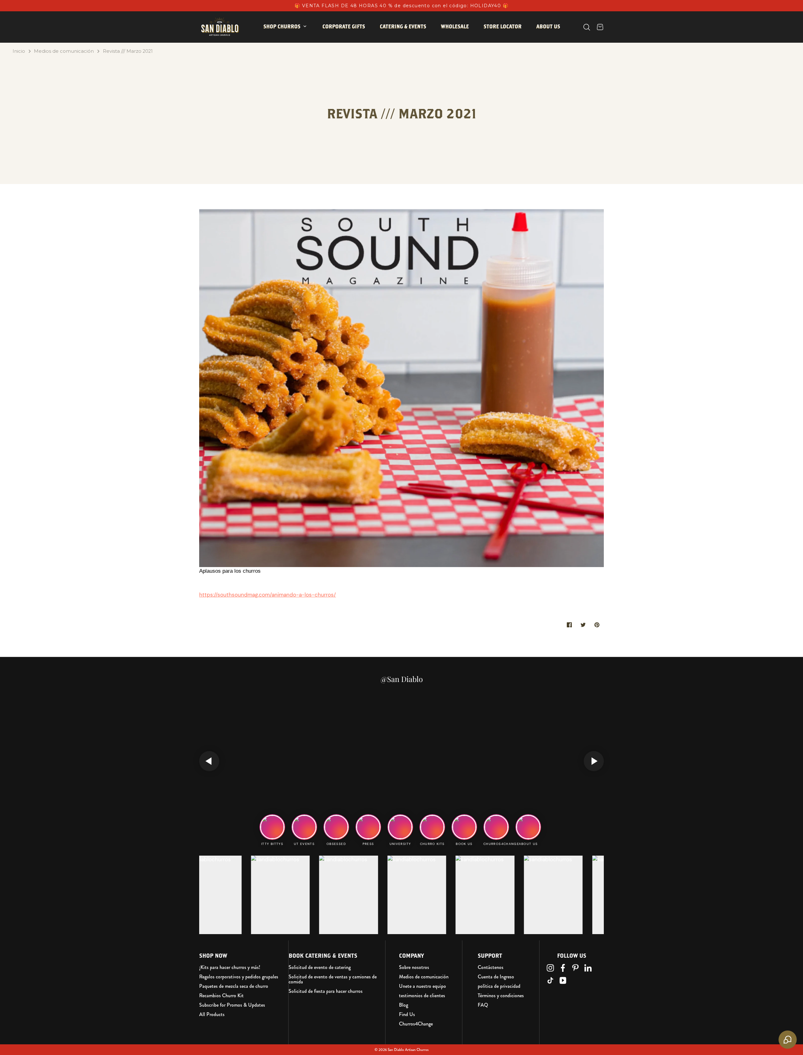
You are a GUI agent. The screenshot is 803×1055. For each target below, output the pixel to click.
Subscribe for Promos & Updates (232, 1005)
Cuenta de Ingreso (496, 976)
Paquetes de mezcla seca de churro (233, 986)
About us (548, 26)
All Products (212, 1014)
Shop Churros (281, 26)
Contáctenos (490, 967)
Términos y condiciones (501, 995)
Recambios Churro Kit (221, 995)
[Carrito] (600, 27)
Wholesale (455, 26)
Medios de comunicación (64, 51)
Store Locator (503, 26)
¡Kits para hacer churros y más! (229, 967)
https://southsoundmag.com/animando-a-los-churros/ (267, 594)
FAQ (483, 1005)
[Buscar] (586, 27)
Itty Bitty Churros (292, 46)
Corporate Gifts (343, 26)
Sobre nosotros (414, 967)
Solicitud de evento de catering (320, 967)
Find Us (407, 1014)
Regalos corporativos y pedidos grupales (238, 976)
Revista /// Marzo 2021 (128, 51)
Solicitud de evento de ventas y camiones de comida (333, 979)
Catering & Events (403, 26)
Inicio (19, 51)
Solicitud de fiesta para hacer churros (326, 991)
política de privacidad (499, 986)
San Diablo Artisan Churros (408, 1049)
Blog (403, 1005)
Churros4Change (416, 1023)
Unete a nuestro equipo (422, 986)
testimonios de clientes (422, 995)
